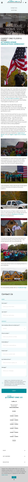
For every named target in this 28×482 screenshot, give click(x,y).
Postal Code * (5, 350)
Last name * (4, 311)
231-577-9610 (14, 10)
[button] (21, 2)
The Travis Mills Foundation (12, 98)
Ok (14, 477)
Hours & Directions (14, 407)
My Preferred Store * (6, 359)
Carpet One (3, 15)
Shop (4, 450)
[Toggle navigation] (2, 2)
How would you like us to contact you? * (11, 325)
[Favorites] (23, 2)
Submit (14, 390)
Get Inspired (6, 456)
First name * (4, 303)
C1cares (15, 15)
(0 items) (25, 2)
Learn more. (5, 475)
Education (6, 462)
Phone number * (5, 333)
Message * (4, 367)
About (9, 15)
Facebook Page (22, 287)
